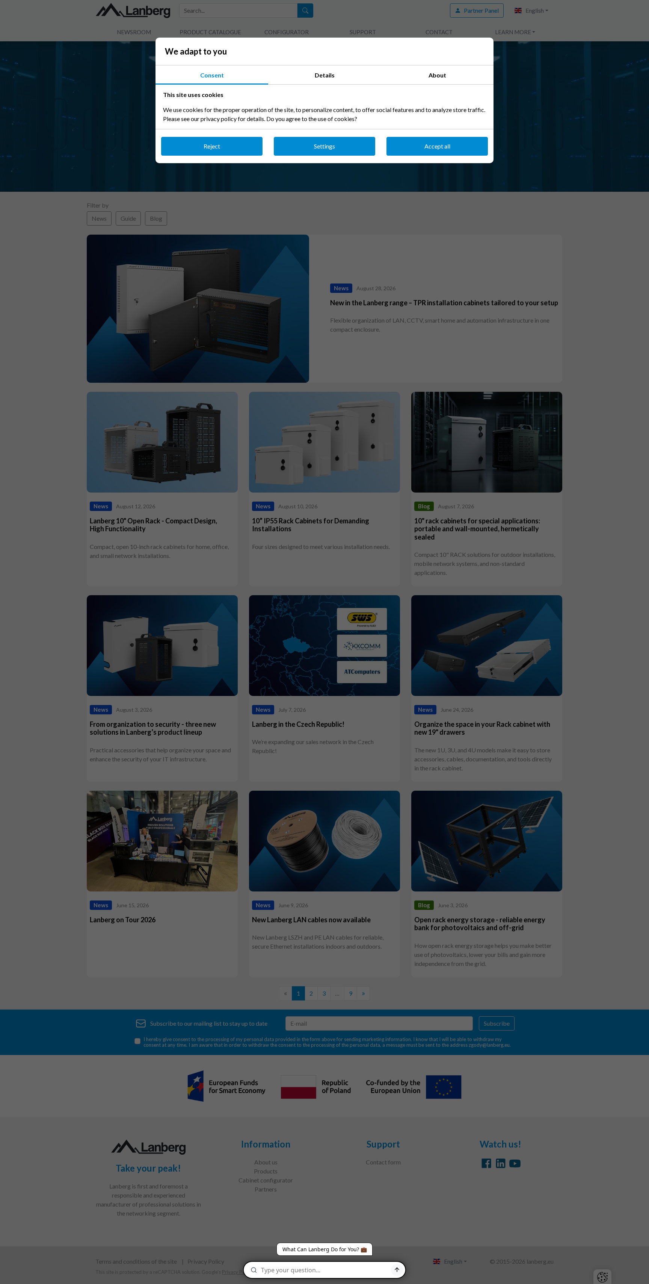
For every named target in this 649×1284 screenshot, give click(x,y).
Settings (324, 146)
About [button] (437, 75)
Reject (212, 146)
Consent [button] (212, 75)
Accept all (437, 146)
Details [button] (325, 75)
